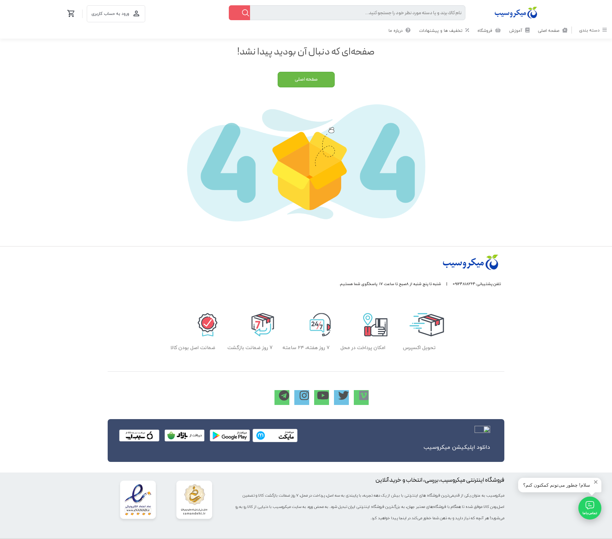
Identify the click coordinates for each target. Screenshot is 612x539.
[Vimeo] (361, 397)
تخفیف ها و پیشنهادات (441, 30)
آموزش (516, 30)
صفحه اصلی (549, 30)
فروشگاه (485, 30)
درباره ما (396, 30)
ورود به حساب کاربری (110, 13)
